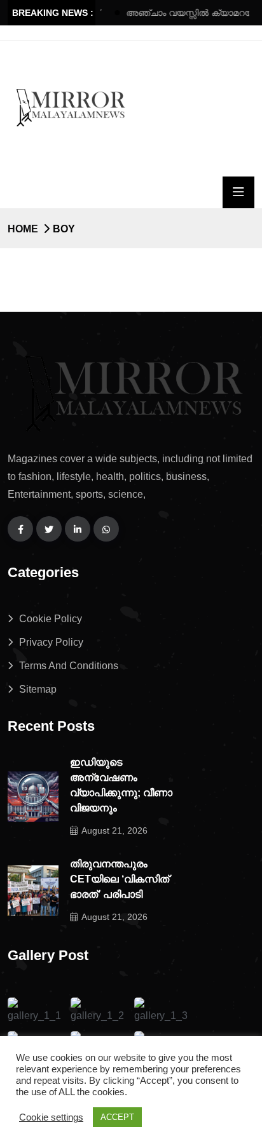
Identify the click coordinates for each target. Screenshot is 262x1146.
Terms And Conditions (68, 665)
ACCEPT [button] (117, 1117)
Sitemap (38, 689)
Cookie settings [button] (51, 1117)
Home (23, 228)
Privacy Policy (51, 642)
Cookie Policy (50, 618)
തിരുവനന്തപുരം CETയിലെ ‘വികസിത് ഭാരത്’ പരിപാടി (119, 879)
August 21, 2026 (114, 830)
